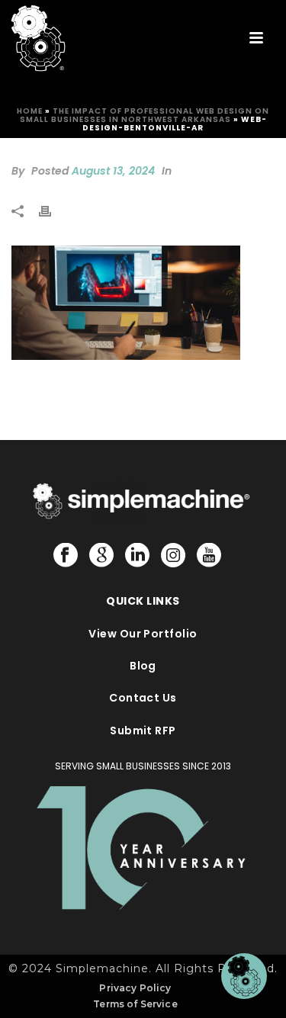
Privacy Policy (135, 988)
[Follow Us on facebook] (65, 556)
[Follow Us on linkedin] (137, 556)
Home (30, 111)
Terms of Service (135, 1004)
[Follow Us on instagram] (173, 556)
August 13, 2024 (113, 170)
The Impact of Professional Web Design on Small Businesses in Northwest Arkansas (145, 115)
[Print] (52, 210)
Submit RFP (143, 730)
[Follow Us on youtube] (209, 556)
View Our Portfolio (143, 633)
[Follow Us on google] (101, 556)
